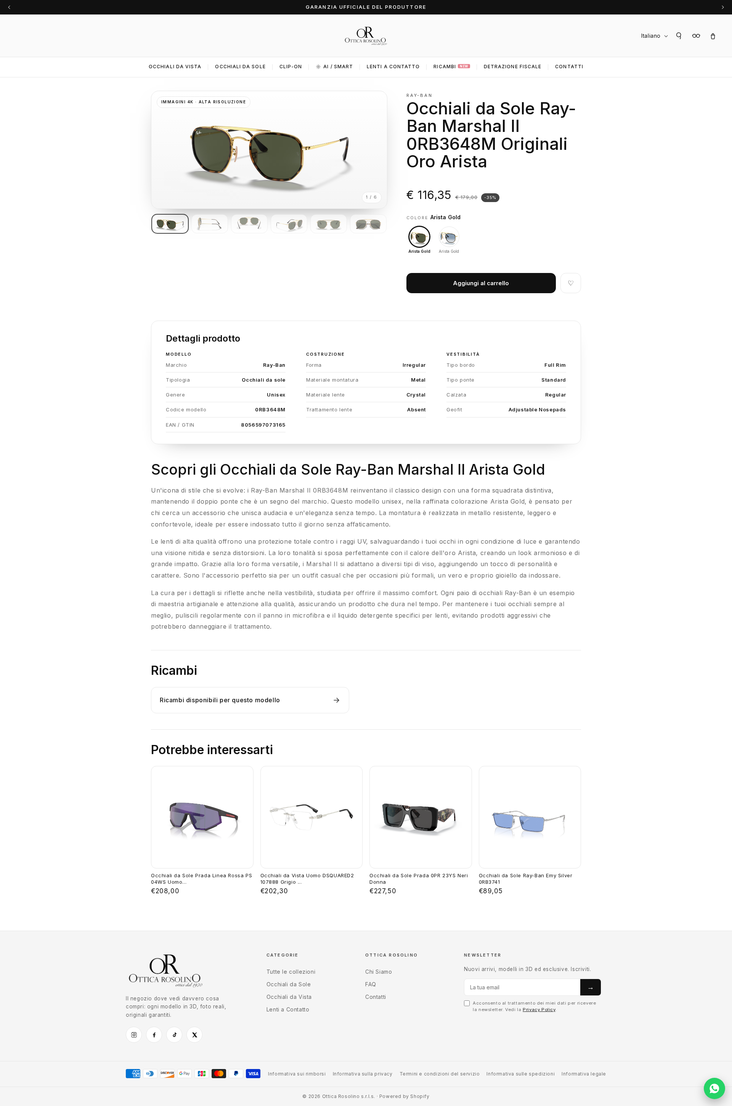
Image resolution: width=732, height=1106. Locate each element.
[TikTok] (174, 1035)
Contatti (569, 66)
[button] (679, 35)
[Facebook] (154, 1035)
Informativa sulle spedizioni (520, 1074)
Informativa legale (584, 1074)
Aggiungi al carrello (481, 283)
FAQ (370, 984)
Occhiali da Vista (175, 66)
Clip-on (290, 66)
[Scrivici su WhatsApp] (714, 1088)
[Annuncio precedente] (9, 7)
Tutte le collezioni (290, 971)
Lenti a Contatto (288, 1009)
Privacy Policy (539, 1009)
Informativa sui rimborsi (297, 1074)
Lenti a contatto (393, 66)
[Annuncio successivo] (722, 7)
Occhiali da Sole (240, 66)
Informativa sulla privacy (363, 1074)
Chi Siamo (378, 971)
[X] (194, 1035)
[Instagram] (134, 1035)
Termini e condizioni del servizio (440, 1074)
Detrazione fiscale (512, 66)
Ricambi (450, 66)
